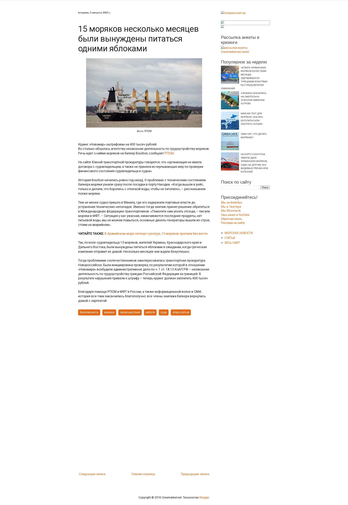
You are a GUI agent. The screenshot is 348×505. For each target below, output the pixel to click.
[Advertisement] (144, 346)
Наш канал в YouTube (235, 215)
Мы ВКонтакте (231, 210)
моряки (109, 312)
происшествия (130, 312)
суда (164, 312)
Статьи (230, 238)
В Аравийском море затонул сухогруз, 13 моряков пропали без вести (156, 233)
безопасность (89, 312)
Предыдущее (190, 474)
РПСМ (169, 153)
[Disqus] (144, 422)
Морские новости (239, 233)
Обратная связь (231, 219)
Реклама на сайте (233, 223)
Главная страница (143, 474)
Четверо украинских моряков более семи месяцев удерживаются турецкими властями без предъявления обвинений (244, 78)
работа (150, 312)
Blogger (204, 497)
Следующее (87, 474)
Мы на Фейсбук (231, 202)
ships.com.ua (181, 312)
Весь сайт (232, 243)
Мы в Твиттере (231, 206)
